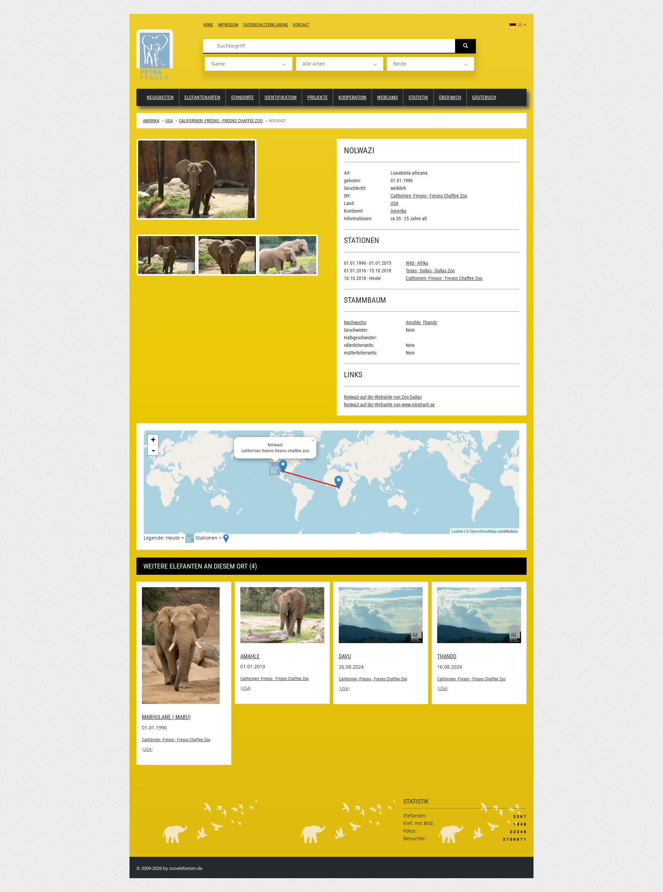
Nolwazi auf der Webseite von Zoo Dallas (383, 397)
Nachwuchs (355, 322)
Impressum (228, 24)
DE (519, 25)
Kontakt (301, 24)
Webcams (387, 97)
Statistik (418, 97)
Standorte (242, 97)
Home (208, 24)
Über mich (450, 97)
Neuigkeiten (160, 97)
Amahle (413, 322)
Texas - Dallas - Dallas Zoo (430, 270)
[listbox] (248, 64)
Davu (345, 656)
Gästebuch (484, 97)
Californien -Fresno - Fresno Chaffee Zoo (221, 120)
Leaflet (457, 531)
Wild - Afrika (417, 263)
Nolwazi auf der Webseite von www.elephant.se (389, 404)
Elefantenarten (202, 97)
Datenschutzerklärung (265, 24)
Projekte (317, 97)
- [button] (153, 450)
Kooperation (352, 97)
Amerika (151, 120)
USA (169, 120)
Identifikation (281, 97)
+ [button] (153, 439)
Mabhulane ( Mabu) (166, 717)
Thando (430, 322)
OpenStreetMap (483, 531)
